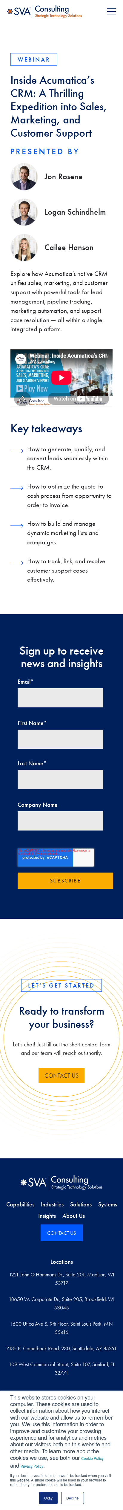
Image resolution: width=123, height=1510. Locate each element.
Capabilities (20, 1204)
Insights (47, 1215)
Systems (107, 1204)
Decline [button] (72, 1497)
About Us (73, 1215)
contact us (61, 1075)
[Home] (61, 1182)
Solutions (81, 1204)
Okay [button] (48, 1497)
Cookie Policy (92, 1458)
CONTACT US (61, 1233)
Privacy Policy (32, 1466)
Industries (52, 1204)
